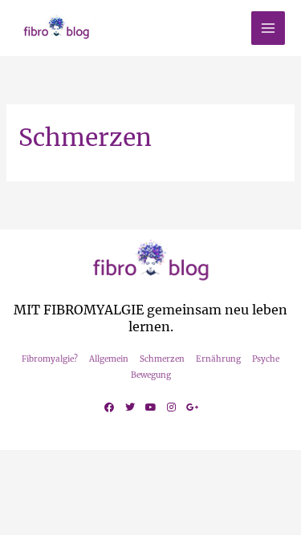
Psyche (265, 359)
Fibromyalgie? (50, 359)
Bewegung (151, 375)
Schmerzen (162, 359)
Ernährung (218, 359)
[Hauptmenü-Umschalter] (268, 28)
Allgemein (108, 359)
